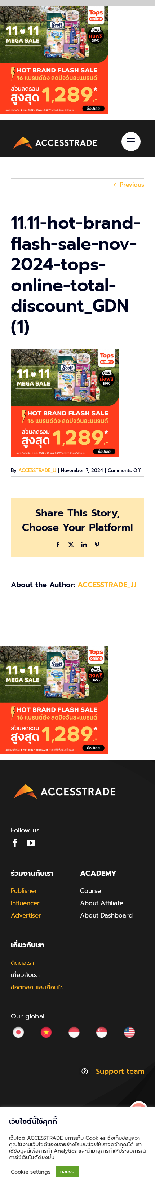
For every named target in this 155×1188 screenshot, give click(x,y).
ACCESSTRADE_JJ (37, 470)
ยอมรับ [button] (67, 1171)
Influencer (25, 903)
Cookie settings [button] (30, 1172)
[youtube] (31, 843)
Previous (132, 184)
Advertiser (26, 915)
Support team (120, 1071)
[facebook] (15, 843)
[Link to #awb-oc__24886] (131, 141)
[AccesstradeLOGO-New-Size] (55, 137)
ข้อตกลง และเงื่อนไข (37, 987)
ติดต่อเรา (22, 962)
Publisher (24, 891)
